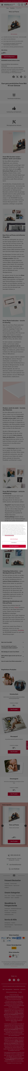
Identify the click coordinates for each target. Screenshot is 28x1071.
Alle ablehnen (13, 542)
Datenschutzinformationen (9, 535)
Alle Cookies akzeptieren (14, 546)
